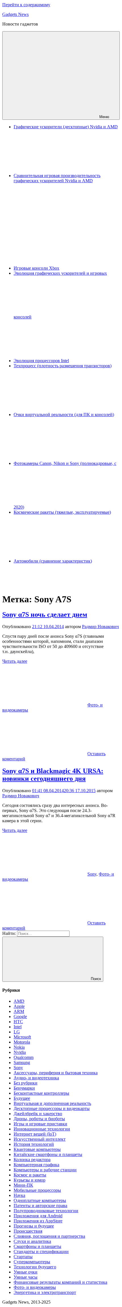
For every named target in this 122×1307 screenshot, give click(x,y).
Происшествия (28, 1231)
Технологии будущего (35, 1266)
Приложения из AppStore (38, 1220)
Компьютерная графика (36, 1164)
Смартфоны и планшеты (37, 1246)
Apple (19, 1006)
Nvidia (20, 1052)
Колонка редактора (32, 1159)
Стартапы (23, 1256)
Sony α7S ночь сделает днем (44, 614)
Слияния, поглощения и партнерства (49, 1236)
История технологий (34, 1144)
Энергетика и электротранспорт (45, 1292)
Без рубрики (25, 1083)
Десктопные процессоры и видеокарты (52, 1108)
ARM (19, 1011)
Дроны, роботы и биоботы (39, 1118)
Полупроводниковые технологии (46, 1210)
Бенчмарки (24, 1088)
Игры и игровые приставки (40, 1123)
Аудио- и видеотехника (36, 1077)
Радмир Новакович (100, 626)
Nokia (19, 1047)
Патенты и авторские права (40, 1205)
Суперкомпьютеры (32, 1261)
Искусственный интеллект (40, 1139)
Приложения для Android (38, 1215)
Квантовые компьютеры (37, 1149)
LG (17, 1031)
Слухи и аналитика (32, 1241)
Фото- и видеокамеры (35, 1287)
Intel (18, 1026)
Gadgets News (15, 14)
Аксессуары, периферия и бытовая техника (56, 1072)
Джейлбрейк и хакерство (38, 1113)
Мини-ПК (23, 1185)
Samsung (22, 1062)
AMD (19, 1001)
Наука (19, 1195)
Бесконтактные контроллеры (41, 1093)
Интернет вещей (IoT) (35, 1134)
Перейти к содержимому (26, 4)
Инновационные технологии (42, 1128)
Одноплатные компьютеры (40, 1200)
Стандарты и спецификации (41, 1251)
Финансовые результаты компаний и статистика (60, 1282)
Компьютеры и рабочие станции (45, 1169)
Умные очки (25, 1272)
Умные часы (25, 1277)
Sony (91, 874)
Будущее (22, 1098)
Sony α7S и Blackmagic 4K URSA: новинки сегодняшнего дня (52, 774)
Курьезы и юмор (29, 1180)
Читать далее (14, 661)
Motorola (22, 1042)
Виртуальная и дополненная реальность (52, 1103)
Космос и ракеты (30, 1174)
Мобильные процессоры (37, 1190)
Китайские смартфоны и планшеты (48, 1154)
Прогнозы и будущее (34, 1226)
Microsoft (22, 1037)
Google (20, 1016)
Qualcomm (23, 1057)
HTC (18, 1021)
